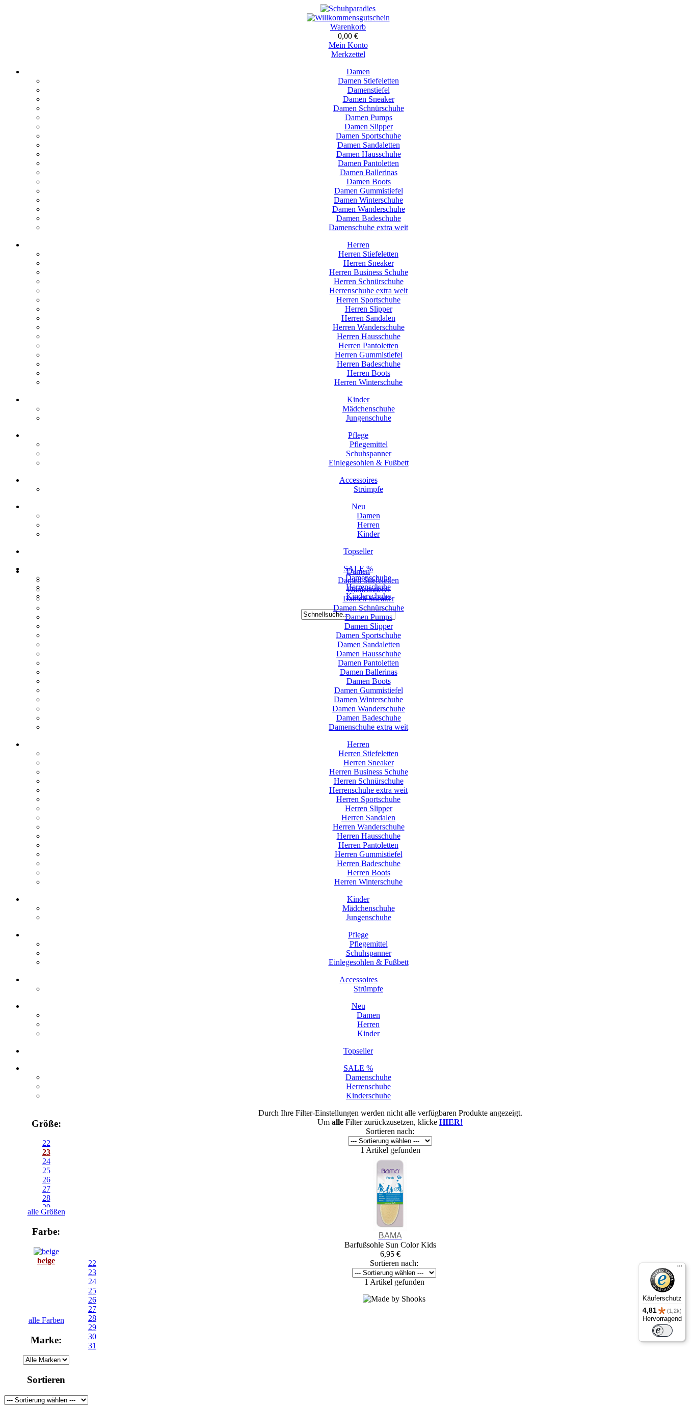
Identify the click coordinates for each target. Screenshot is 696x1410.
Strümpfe (368, 489)
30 (92, 1336)
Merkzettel (348, 54)
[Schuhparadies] (348, 8)
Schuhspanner (368, 453)
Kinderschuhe (368, 1095)
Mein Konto (348, 45)
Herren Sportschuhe (368, 299)
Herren (358, 244)
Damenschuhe (368, 1077)
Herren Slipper (368, 309)
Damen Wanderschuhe (368, 209)
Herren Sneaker (368, 263)
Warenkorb (348, 26)
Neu (358, 506)
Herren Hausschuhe (368, 336)
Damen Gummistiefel (368, 190)
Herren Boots (368, 373)
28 (92, 1318)
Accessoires (358, 480)
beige (46, 1260)
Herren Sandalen (368, 318)
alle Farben (46, 1320)
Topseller (358, 551)
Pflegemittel (369, 444)
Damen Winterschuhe (368, 200)
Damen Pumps (368, 117)
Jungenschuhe (368, 417)
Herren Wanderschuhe (369, 327)
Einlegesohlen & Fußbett (369, 462)
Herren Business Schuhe (368, 272)
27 (92, 1309)
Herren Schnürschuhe (369, 281)
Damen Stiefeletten (368, 80)
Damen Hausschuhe (368, 154)
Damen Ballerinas (368, 172)
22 (46, 1143)
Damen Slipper (368, 126)
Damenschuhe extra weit (368, 227)
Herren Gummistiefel (369, 354)
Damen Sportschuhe (368, 135)
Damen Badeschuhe (368, 218)
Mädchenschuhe (368, 408)
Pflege (358, 435)
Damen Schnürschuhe (368, 108)
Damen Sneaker (368, 99)
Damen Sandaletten (368, 145)
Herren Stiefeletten (368, 254)
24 (92, 1281)
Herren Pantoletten (368, 345)
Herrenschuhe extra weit (368, 290)
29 (92, 1327)
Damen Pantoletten (368, 163)
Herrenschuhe (368, 1086)
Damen (358, 71)
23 (46, 1152)
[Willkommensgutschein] (348, 17)
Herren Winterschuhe (368, 382)
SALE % (358, 1068)
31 (92, 1345)
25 (92, 1290)
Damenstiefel (368, 90)
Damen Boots (368, 181)
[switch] (662, 1330)
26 (92, 1299)
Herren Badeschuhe (368, 364)
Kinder (358, 399)
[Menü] (680, 1268)
